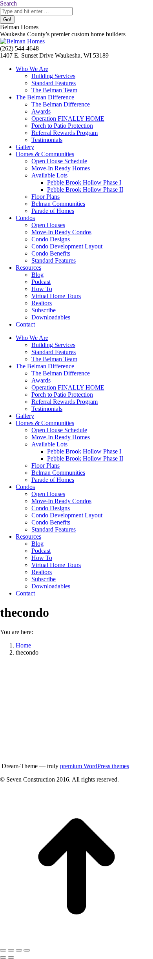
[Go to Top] (76, 941)
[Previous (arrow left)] (3, 957)
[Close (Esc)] (3, 950)
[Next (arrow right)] (11, 957)
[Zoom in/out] (27, 950)
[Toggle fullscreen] (19, 950)
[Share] (11, 950)
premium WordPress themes (94, 766)
